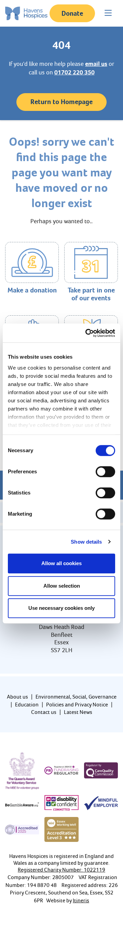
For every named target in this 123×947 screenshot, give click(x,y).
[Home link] (26, 13)
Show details (86, 542)
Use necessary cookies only (61, 608)
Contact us (43, 712)
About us (17, 696)
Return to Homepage (61, 102)
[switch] (105, 471)
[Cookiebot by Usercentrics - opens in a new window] (86, 333)
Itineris (81, 900)
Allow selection (61, 586)
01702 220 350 (74, 72)
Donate (72, 13)
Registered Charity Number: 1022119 (61, 869)
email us (96, 64)
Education (27, 704)
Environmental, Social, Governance (76, 696)
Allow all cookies (61, 563)
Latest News (78, 712)
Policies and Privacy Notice (77, 704)
